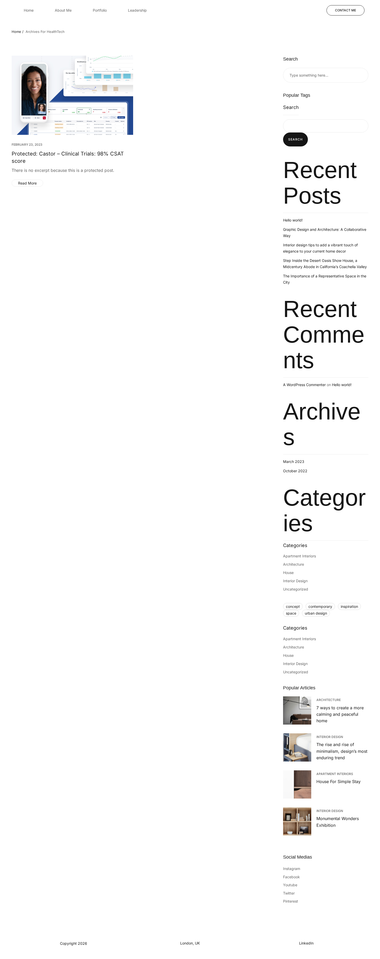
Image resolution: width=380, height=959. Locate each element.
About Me (63, 10)
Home (29, 10)
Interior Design (295, 581)
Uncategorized (295, 589)
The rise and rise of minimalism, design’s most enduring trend (341, 751)
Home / (18, 31)
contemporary (320, 606)
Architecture (293, 564)
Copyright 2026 (73, 943)
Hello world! (293, 220)
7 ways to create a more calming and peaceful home (340, 714)
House (288, 572)
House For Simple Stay (338, 781)
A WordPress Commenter (304, 384)
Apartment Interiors (299, 556)
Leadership (137, 10)
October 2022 (295, 471)
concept (293, 606)
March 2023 (293, 461)
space (291, 613)
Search (291, 107)
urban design (316, 613)
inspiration (349, 606)
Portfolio (100, 10)
